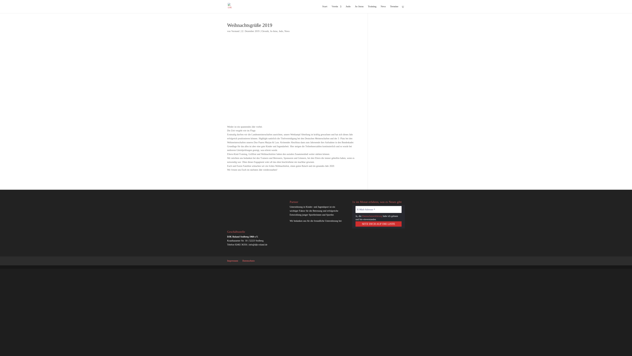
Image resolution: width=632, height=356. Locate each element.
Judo (348, 6)
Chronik (265, 31)
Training (372, 6)
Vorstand (235, 31)
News (383, 6)
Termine (394, 6)
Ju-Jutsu (359, 6)
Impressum (232, 261)
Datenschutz (248, 261)
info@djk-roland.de (258, 244)
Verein (335, 6)
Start (324, 6)
